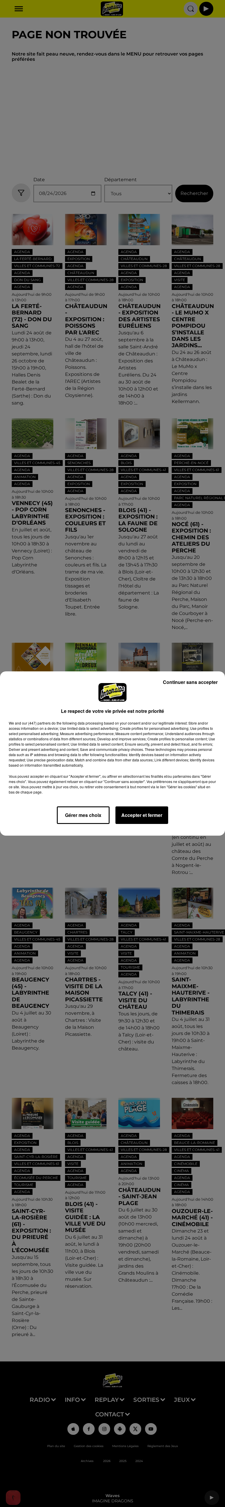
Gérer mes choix (83, 815)
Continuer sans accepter (190, 682)
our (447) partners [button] (36, 722)
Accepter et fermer (141, 815)
